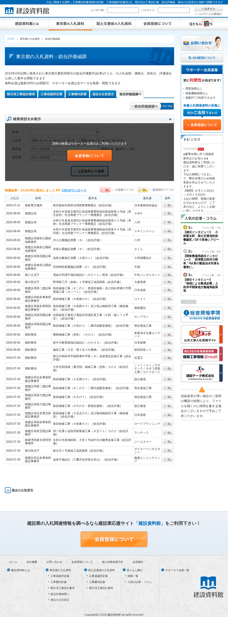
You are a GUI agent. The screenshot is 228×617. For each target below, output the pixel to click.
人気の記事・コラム (140, 582)
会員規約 (137, 562)
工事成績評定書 (60, 576)
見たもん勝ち (135, 570)
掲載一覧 (133, 576)
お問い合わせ (54, 562)
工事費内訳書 (59, 582)
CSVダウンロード (74, 190)
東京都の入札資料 (60, 570)
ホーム (13, 562)
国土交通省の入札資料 (101, 570)
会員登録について (89, 156)
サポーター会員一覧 (177, 570)
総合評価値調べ (60, 594)
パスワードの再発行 (210, 14)
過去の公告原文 (22, 490)
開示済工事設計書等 (63, 588)
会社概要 (31, 562)
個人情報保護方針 (112, 562)
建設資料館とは (20, 570)
